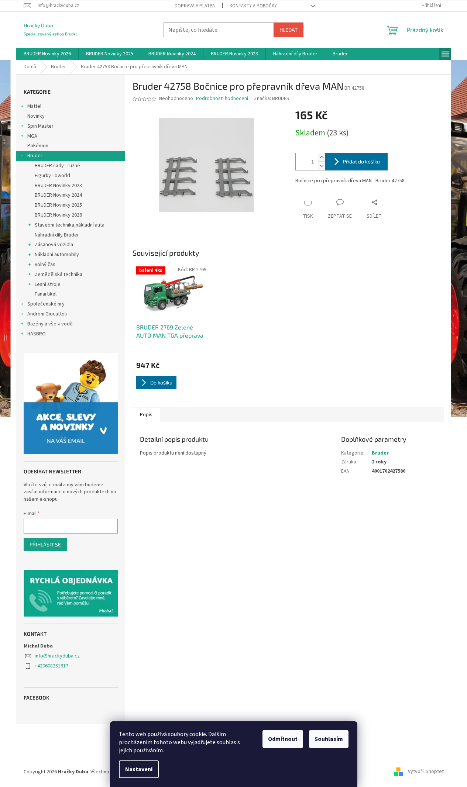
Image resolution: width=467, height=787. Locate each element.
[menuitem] (47, 54)
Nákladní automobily (57, 254)
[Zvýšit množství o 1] (321, 157)
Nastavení (138, 769)
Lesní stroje (48, 284)
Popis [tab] (146, 414)
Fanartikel (45, 294)
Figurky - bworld (52, 175)
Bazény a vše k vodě (50, 324)
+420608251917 (51, 666)
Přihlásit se (45, 544)
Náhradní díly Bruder (57, 235)
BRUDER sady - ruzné (57, 165)
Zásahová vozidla (54, 244)
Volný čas (45, 264)
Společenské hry (46, 304)
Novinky (36, 116)
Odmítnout (283, 739)
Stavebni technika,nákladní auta (69, 225)
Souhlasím (329, 739)
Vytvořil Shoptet (426, 772)
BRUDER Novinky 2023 (58, 185)
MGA (32, 136)
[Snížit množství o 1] (321, 166)
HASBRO (36, 334)
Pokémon (37, 145)
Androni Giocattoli (47, 314)
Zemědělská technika (58, 274)
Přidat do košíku (361, 161)
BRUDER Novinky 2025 (58, 205)
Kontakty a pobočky (253, 6)
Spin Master (40, 126)
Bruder (34, 155)
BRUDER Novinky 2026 (58, 215)
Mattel (34, 106)
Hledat (288, 30)
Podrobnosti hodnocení (222, 98)
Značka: (271, 98)
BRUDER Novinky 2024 (58, 195)
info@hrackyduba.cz (57, 656)
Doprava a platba (195, 6)
